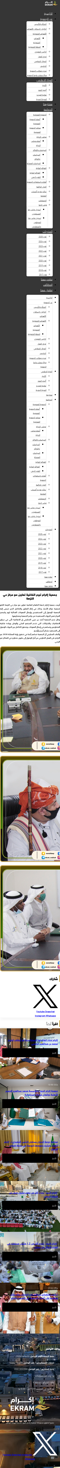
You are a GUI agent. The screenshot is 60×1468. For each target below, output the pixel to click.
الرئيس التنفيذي (40, 51)
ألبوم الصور (42, 90)
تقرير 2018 (42, 270)
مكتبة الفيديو (41, 95)
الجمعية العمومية (39, 114)
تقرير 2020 (42, 260)
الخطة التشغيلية (34, 47)
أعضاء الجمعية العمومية (35, 121)
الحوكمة (48, 109)
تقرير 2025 (42, 236)
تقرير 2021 (42, 255)
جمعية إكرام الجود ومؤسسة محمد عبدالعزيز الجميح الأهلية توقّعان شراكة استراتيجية (31, 1092)
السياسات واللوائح (39, 150)
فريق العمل (42, 56)
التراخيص (43, 66)
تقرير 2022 (42, 251)
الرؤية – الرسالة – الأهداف (36, 29)
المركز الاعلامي (44, 79)
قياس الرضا (43, 205)
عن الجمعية (46, 18)
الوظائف (47, 284)
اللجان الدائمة (41, 186)
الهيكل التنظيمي (40, 61)
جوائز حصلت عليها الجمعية (37, 75)
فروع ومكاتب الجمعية (38, 71)
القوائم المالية (41, 168)
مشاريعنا (47, 103)
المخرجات (47, 231)
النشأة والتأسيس (40, 24)
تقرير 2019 (42, 265)
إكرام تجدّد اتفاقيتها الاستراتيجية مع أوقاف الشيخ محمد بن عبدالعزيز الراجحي (33, 1041)
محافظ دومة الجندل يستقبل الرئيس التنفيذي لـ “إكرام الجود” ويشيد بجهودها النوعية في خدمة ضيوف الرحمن (31, 1145)
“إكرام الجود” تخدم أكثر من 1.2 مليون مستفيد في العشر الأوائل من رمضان (32, 1245)
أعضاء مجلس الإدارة (36, 143)
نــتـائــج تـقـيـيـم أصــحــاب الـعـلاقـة (38, 193)
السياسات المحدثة (34, 163)
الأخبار (44, 85)
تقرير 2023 (42, 246)
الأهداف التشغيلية (39, 33)
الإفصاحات (42, 200)
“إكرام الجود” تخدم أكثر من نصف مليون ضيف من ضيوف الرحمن (33, 1194)
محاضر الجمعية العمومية (35, 130)
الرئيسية (48, 13)
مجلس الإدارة (41, 137)
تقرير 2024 (42, 241)
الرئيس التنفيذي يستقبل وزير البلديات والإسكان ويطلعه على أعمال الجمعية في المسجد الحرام (34, 1296)
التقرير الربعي (36, 177)
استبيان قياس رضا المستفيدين (34, 211)
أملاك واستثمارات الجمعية (36, 182)
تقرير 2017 (43, 274)
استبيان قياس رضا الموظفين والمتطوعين (34, 222)
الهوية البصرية (41, 99)
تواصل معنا (46, 289)
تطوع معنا (46, 279)
